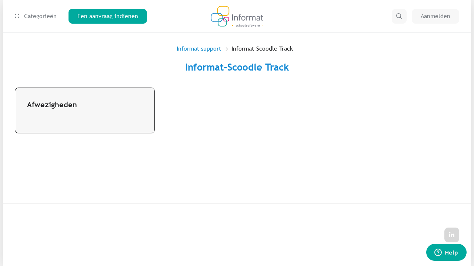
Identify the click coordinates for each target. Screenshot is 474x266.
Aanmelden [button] (435, 16)
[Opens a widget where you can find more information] (446, 253)
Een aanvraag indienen (107, 16)
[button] (399, 16)
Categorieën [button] (39, 16)
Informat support (199, 48)
